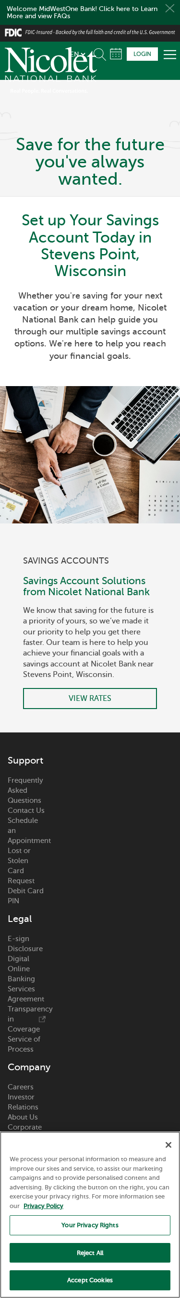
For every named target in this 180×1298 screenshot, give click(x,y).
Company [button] (27, 1067)
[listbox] (77, 54)
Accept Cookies (90, 1280)
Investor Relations (23, 1102)
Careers (21, 1087)
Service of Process (24, 1044)
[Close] (168, 1144)
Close (170, 8)
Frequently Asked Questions (25, 790)
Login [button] (142, 54)
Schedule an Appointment (27, 830)
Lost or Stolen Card (19, 861)
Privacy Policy (43, 1205)
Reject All (90, 1252)
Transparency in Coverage (27, 1019)
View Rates (90, 698)
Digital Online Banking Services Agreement (26, 979)
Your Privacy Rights (89, 1225)
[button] (102, 52)
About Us (23, 1117)
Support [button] (25, 760)
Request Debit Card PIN (26, 891)
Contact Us (26, 810)
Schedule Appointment (116, 54)
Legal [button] (20, 919)
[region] (90, 1215)
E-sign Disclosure (25, 944)
